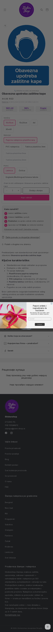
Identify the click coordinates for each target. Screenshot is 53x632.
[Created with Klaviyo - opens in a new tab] (26, 329)
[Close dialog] (51, 303)
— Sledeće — (39, 324)
